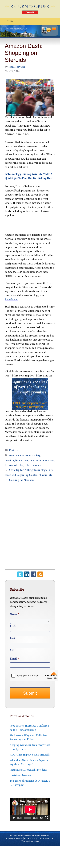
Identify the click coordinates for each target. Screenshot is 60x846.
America (14, 455)
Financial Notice (46, 838)
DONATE (30, 12)
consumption (12, 460)
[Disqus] (30, 527)
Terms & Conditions (30, 841)
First (12, 638)
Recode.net (11, 299)
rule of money (33, 465)
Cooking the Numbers (21, 480)
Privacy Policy (30, 838)
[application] (30, 809)
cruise (24, 460)
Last (12, 650)
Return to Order (14, 465)
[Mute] (41, 817)
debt (32, 460)
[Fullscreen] (46, 817)
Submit (30, 693)
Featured (14, 450)
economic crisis (45, 460)
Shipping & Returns (14, 838)
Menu (12, 21)
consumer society (30, 455)
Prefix (13, 626)
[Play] (13, 817)
